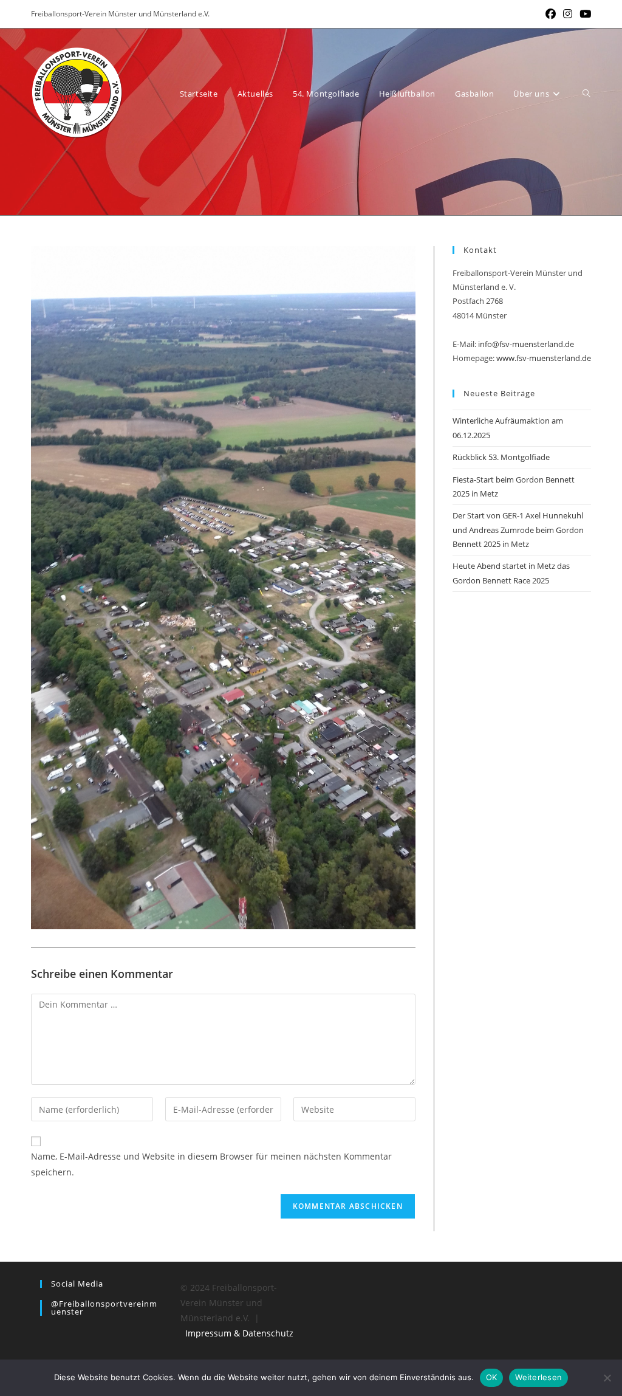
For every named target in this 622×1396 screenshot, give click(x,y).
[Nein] (607, 1378)
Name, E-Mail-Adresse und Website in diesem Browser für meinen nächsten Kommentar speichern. (211, 1163)
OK (491, 1377)
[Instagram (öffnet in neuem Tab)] (567, 14)
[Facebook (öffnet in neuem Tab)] (550, 14)
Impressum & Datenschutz (239, 1333)
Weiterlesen (538, 1377)
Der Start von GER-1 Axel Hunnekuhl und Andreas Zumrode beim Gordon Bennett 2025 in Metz (518, 529)
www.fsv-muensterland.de (543, 357)
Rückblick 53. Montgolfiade (501, 457)
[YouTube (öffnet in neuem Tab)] (583, 14)
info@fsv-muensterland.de (526, 344)
